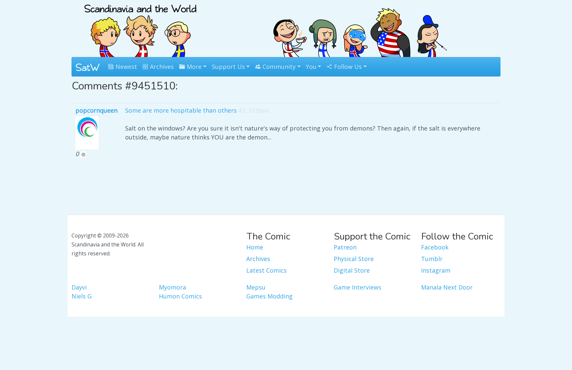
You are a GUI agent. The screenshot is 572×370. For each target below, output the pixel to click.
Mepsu (255, 287)
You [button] (311, 67)
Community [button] (278, 67)
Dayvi (79, 287)
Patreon (345, 247)
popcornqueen (96, 110)
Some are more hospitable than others (181, 110)
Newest (125, 67)
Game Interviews (357, 287)
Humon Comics (180, 296)
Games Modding (269, 296)
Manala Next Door (447, 287)
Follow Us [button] (347, 67)
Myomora (172, 287)
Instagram (436, 270)
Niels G (82, 296)
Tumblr (432, 259)
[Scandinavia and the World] (140, 28)
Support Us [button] (228, 67)
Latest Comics (266, 270)
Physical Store (354, 259)
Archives (161, 67)
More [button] (193, 67)
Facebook (435, 247)
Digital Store (352, 270)
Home (254, 247)
